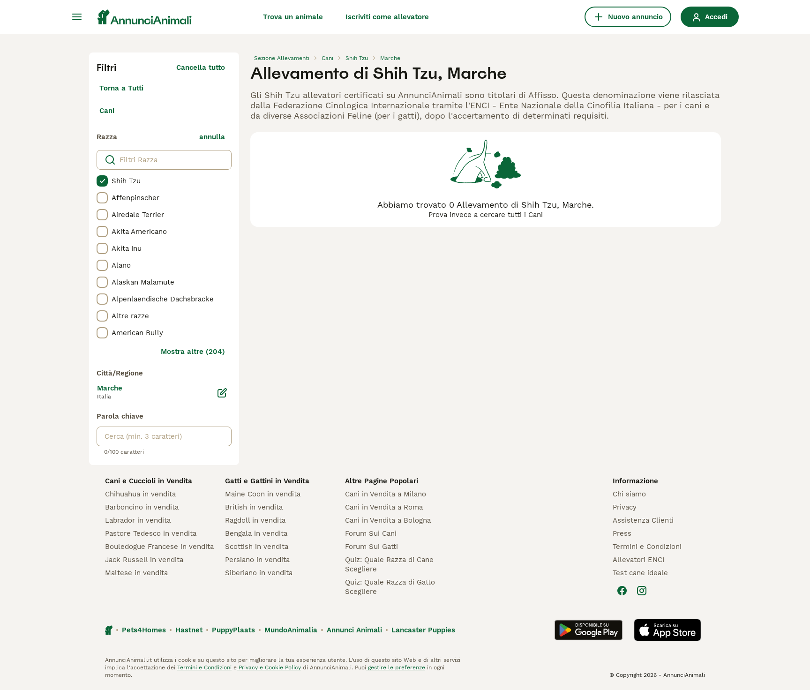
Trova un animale (293, 17)
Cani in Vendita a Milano (385, 494)
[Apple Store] (667, 630)
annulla (212, 137)
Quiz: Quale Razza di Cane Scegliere (389, 564)
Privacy (625, 507)
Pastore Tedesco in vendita (150, 533)
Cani (106, 110)
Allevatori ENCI (638, 559)
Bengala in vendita (256, 533)
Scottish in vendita (256, 546)
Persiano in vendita (257, 559)
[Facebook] (622, 590)
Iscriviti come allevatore (387, 17)
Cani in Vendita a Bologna (388, 520)
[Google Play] (588, 630)
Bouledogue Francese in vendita (159, 546)
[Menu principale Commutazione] (77, 17)
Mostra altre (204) (193, 351)
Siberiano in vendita (258, 573)
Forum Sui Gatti (371, 546)
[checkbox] (102, 181)
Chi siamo (629, 494)
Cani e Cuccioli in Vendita (148, 481)
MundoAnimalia (290, 630)
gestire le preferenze (395, 667)
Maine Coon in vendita (262, 494)
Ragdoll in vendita (255, 520)
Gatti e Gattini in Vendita (267, 481)
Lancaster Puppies (423, 630)
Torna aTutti (121, 88)
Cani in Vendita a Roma (384, 507)
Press (622, 533)
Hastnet (188, 630)
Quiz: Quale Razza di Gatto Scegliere (390, 587)
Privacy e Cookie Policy (269, 667)
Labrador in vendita (138, 520)
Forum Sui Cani (371, 533)
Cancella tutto (200, 67)
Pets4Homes (144, 630)
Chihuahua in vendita (140, 494)
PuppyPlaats (233, 630)
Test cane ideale (640, 573)
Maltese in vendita (136, 573)
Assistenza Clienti (643, 520)
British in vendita (254, 507)
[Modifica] (222, 392)
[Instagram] (641, 590)
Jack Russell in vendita (144, 559)
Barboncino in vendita (142, 507)
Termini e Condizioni (647, 546)
